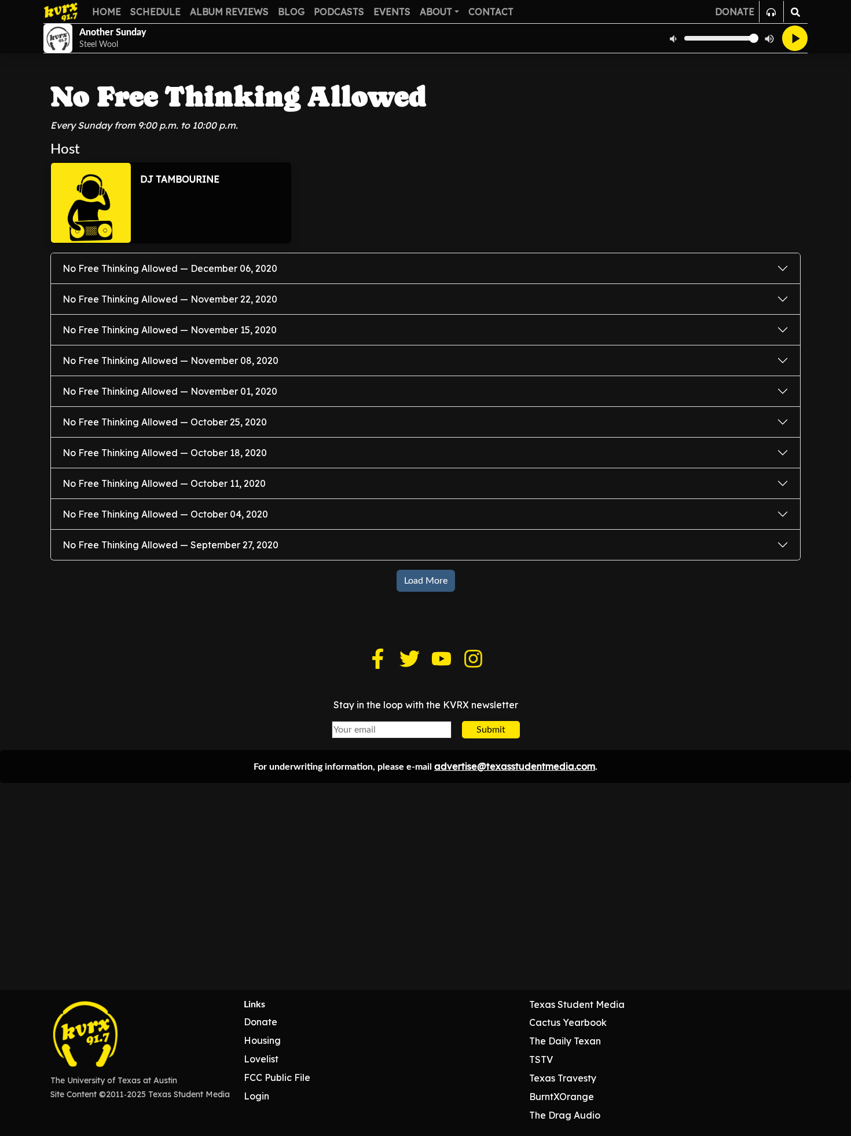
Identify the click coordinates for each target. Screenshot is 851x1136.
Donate (260, 1022)
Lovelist (261, 1059)
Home (106, 11)
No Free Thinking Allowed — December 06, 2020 (170, 268)
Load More (425, 580)
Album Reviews (229, 11)
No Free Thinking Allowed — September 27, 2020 (170, 545)
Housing (262, 1040)
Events (391, 11)
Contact (490, 11)
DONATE (734, 11)
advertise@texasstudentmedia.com (514, 766)
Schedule (155, 11)
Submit (490, 729)
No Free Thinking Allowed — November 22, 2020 (170, 299)
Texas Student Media (577, 1004)
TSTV (541, 1059)
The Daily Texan (565, 1041)
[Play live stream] (795, 38)
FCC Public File (277, 1077)
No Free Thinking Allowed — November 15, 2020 (170, 330)
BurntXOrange (561, 1096)
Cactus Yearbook (568, 1022)
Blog (291, 11)
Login (256, 1096)
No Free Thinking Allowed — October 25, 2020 (165, 422)
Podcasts (339, 11)
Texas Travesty (562, 1078)
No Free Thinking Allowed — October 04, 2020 (165, 514)
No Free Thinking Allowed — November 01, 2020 (170, 391)
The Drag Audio (564, 1115)
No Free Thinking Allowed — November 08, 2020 (170, 360)
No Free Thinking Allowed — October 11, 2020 (164, 483)
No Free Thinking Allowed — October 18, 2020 (165, 452)
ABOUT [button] (436, 11)
